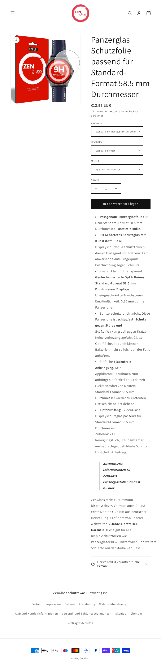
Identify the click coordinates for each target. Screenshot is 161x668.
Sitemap (120, 613)
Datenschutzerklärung (80, 604)
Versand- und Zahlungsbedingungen (86, 613)
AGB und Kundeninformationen (36, 613)
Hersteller (96, 142)
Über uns (136, 613)
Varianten (97, 123)
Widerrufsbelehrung (112, 604)
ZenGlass (85, 658)
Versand (109, 111)
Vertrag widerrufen (80, 623)
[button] (12, 13)
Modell (95, 161)
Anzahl (95, 180)
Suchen (37, 604)
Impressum (53, 604)
